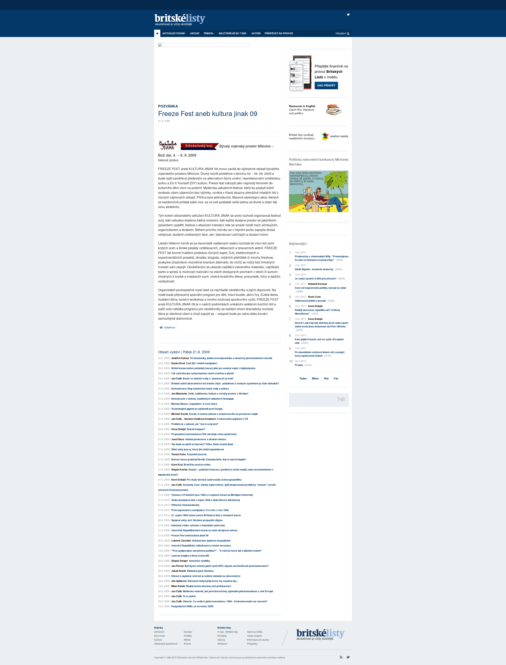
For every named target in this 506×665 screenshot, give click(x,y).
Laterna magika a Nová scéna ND (190, 555)
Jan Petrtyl (177, 566)
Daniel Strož (178, 363)
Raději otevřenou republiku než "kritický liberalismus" (317, 311)
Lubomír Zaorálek (181, 540)
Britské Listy (320, 635)
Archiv (194, 33)
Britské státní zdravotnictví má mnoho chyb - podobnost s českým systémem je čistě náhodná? (225, 383)
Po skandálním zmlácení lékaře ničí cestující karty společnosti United (320, 353)
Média (187, 639)
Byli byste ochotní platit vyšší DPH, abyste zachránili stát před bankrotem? (227, 566)
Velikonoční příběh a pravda (315, 300)
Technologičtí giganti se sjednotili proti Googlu (197, 408)
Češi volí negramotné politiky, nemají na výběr (320, 289)
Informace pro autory (258, 639)
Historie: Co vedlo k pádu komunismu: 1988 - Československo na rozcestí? (225, 601)
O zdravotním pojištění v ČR (232, 419)
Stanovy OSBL (255, 631)
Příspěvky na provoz (279, 33)
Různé (187, 643)
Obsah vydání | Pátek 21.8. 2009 (184, 351)
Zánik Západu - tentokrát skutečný (318, 269)
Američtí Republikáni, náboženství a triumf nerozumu (201, 545)
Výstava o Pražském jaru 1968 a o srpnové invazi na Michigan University (212, 495)
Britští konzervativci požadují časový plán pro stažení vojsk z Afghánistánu (213, 368)
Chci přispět (326, 85)
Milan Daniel (178, 586)
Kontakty (222, 635)
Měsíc (315, 378)
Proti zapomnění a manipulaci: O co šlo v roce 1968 (200, 510)
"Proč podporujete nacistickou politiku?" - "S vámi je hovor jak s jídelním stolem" (216, 550)
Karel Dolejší (178, 429)
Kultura (158, 639)
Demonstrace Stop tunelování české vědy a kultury (200, 388)
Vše (336, 378)
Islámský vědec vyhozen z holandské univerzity (198, 525)
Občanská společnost (165, 643)
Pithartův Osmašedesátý (185, 505)
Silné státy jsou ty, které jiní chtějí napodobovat (197, 449)
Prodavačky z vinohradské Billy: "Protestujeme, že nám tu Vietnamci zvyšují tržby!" (322, 258)
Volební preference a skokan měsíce (205, 439)
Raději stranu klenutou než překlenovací (208, 586)
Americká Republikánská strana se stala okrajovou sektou (204, 530)
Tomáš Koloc (178, 454)
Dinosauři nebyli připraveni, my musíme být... (213, 581)
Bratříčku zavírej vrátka (197, 464)
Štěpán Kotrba (179, 469)
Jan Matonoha (179, 393)
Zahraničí (159, 631)
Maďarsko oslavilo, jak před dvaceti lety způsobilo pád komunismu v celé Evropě (228, 591)
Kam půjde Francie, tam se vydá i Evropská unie (319, 341)
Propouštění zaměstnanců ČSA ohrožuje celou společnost (204, 434)
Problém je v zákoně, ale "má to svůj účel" (195, 424)
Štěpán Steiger (179, 560)
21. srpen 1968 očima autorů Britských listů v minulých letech (206, 515)
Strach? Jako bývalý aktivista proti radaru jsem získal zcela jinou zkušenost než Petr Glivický (321, 326)
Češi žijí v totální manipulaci (201, 363)
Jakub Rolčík (178, 571)
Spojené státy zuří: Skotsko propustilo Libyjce (197, 520)
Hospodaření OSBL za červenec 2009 (192, 606)
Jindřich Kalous (180, 358)
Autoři (256, 33)
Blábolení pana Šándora (200, 571)
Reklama (222, 643)
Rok (326, 378)
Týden (303, 378)
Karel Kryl (177, 464)
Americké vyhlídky (199, 560)
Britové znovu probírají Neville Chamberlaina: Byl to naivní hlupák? (208, 459)
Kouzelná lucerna (197, 454)
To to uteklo (189, 596)
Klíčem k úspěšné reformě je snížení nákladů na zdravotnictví (205, 576)
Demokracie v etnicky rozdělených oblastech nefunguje (202, 398)
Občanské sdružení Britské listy (192, 657)
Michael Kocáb (179, 414)
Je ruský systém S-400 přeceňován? (320, 278)
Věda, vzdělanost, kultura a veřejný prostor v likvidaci (218, 393)
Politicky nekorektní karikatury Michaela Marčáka (318, 161)
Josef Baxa (177, 439)
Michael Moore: (194, 404)
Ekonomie (159, 635)
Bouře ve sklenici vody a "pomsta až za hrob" (208, 378)
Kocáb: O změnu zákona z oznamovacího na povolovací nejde (223, 414)
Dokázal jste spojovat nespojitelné (211, 540)
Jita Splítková (179, 581)
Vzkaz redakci (254, 635)
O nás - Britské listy (227, 631)
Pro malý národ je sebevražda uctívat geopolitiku (214, 479)
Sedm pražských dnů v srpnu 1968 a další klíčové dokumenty (205, 500)
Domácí (188, 631)
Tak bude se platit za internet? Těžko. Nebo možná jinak (202, 444)
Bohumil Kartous (317, 284)
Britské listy (183, 20)
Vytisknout (169, 327)
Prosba (303, 365)
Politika (188, 635)
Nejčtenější (297, 243)
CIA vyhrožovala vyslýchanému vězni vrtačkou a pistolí (202, 373)
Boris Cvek (314, 296)
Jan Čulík (176, 378)
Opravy (221, 639)
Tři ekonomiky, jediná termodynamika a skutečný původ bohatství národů (231, 358)
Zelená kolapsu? (196, 429)
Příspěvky (252, 643)
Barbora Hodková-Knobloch (200, 419)
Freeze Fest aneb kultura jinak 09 (190, 535)
